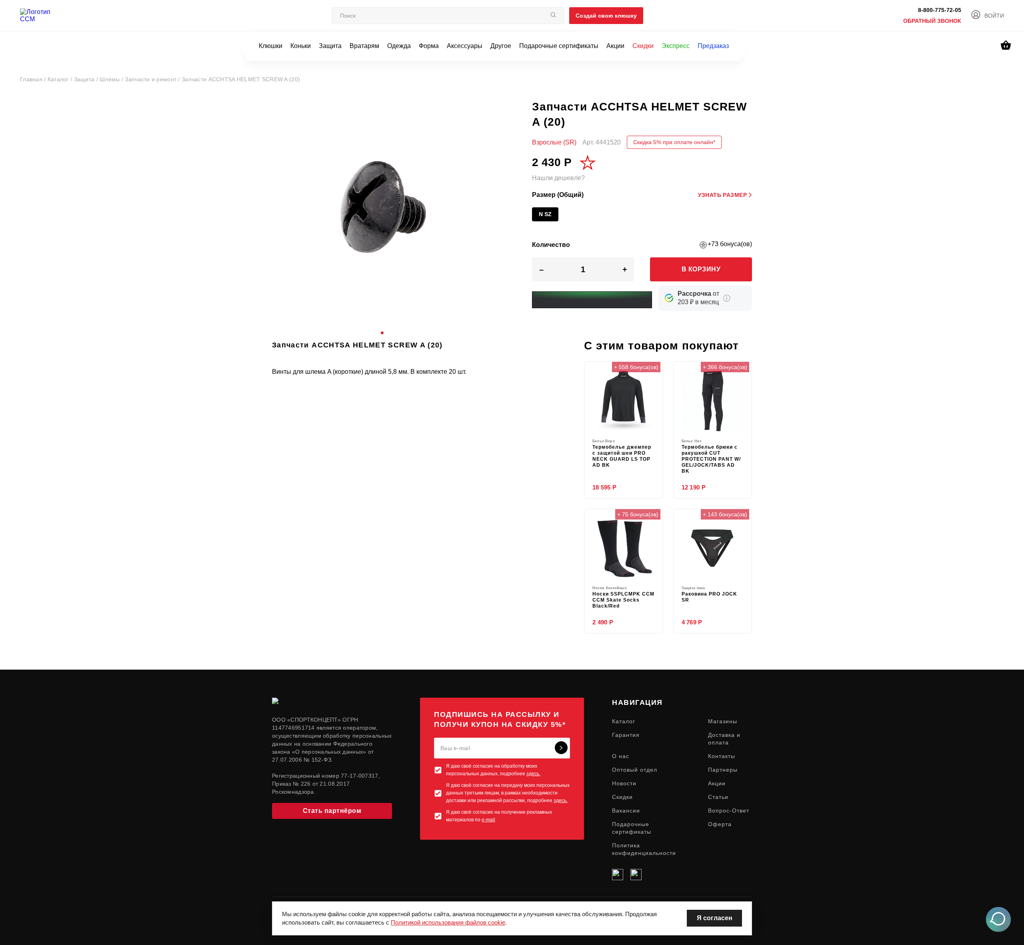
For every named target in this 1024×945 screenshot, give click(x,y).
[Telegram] (636, 874)
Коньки (300, 45)
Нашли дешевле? (558, 178)
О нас (620, 756)
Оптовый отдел (634, 769)
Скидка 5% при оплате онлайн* (674, 142)
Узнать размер (722, 195)
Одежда (399, 45)
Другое (500, 45)
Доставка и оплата (724, 739)
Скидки (643, 45)
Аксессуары (464, 45)
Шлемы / (112, 79)
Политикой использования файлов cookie (448, 922)
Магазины (722, 721)
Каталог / (61, 79)
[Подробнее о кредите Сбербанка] (726, 298)
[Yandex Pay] (592, 299)
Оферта (720, 824)
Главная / (34, 79)
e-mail (488, 820)
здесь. (533, 773)
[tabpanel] (382, 209)
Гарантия (626, 735)
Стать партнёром (332, 810)
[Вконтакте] (617, 874)
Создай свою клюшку (606, 15)
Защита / (87, 79)
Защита (330, 45)
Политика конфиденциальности (644, 849)
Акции (615, 45)
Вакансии (626, 810)
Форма (429, 45)
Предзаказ (713, 45)
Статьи (718, 797)
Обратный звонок (932, 21)
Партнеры (723, 769)
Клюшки (270, 45)
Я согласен (714, 918)
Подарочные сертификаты (558, 45)
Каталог (623, 721)
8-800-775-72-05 (939, 10)
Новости (624, 783)
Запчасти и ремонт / (153, 79)
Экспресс (676, 45)
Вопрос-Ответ (728, 810)
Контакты (721, 756)
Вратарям (364, 45)
